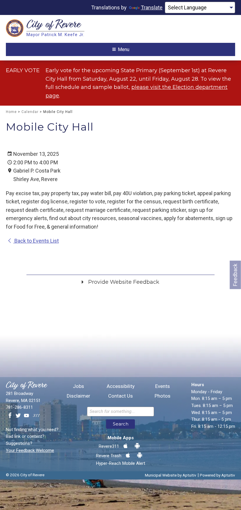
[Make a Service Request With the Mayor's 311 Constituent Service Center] (36, 416)
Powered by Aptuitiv (217, 475)
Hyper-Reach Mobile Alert (120, 463)
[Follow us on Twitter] (18, 416)
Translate (152, 7)
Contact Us (120, 396)
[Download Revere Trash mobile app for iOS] (128, 455)
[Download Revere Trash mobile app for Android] (139, 455)
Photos (162, 396)
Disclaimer (78, 396)
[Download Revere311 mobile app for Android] (137, 446)
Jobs (78, 386)
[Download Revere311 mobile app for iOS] (125, 446)
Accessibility (120, 386)
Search (120, 424)
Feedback (235, 275)
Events (162, 386)
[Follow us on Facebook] (10, 416)
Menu (123, 49)
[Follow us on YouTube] (26, 416)
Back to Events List (36, 241)
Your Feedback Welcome (30, 450)
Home (11, 112)
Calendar (30, 112)
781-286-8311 (19, 407)
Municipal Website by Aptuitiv (170, 475)
